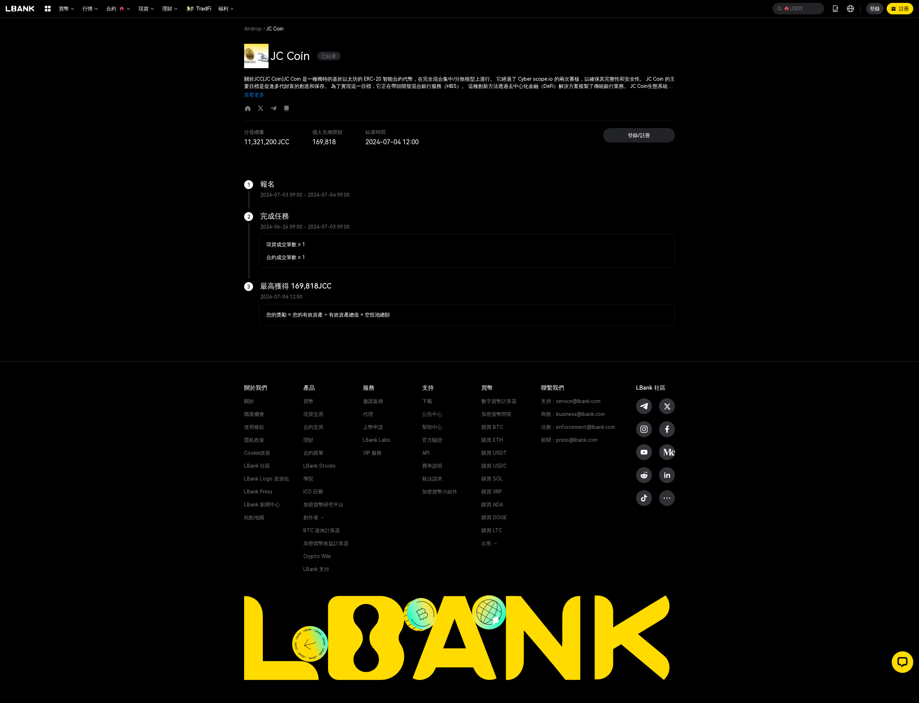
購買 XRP (491, 492)
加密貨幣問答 (496, 414)
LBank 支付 (316, 569)
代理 (368, 414)
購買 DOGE (494, 517)
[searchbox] (797, 8)
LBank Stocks (319, 466)
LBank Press (258, 492)
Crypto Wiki (317, 556)
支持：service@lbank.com (571, 401)
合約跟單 (313, 453)
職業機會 (254, 414)
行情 (88, 8)
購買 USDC (494, 466)
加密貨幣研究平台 (323, 504)
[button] (798, 8)
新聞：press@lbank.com (569, 440)
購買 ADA (492, 504)
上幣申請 (373, 427)
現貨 (144, 8)
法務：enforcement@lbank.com (578, 427)
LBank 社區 (257, 466)
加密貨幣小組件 (439, 492)
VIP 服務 (372, 453)
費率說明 (432, 466)
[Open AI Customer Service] (902, 662)
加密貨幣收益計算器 (326, 543)
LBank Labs (376, 440)
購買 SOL (492, 479)
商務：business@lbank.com (573, 414)
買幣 (64, 8)
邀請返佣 (373, 401)
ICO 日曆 (313, 492)
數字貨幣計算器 (499, 401)
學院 (308, 479)
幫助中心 (432, 427)
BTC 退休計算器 (321, 530)
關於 (249, 401)
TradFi (203, 8)
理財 (167, 8)
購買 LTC (491, 530)
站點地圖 (254, 517)
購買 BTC (492, 427)
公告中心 (432, 414)
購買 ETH (492, 440)
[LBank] (20, 8)
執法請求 (432, 479)
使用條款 (254, 427)
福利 (223, 8)
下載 (427, 401)
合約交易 (313, 427)
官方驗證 (432, 440)
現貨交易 (313, 414)
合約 (111, 8)
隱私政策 (254, 440)
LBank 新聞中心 (262, 504)
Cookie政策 (257, 453)
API (425, 453)
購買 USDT (494, 453)
